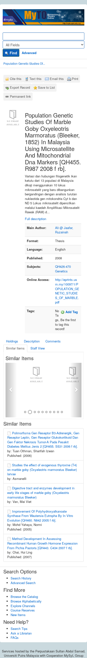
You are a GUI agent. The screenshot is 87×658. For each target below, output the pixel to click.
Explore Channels (23, 605)
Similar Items (15, 348)
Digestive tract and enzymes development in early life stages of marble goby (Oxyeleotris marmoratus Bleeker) (40, 492)
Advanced (29, 52)
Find (13, 52)
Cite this (16, 78)
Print (75, 78)
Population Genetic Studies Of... (24, 63)
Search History (21, 578)
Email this (57, 78)
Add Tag (71, 311)
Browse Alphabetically (26, 601)
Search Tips (19, 628)
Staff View (37, 348)
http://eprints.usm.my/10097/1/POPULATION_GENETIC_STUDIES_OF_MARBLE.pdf (67, 290)
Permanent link (20, 96)
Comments (53, 341)
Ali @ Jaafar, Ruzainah (64, 230)
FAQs (15, 637)
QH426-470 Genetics (63, 268)
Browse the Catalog (24, 596)
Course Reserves (23, 610)
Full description (35, 218)
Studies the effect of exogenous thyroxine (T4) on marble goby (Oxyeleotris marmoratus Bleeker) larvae (42, 469)
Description (32, 341)
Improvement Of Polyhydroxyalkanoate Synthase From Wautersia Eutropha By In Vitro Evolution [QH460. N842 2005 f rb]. (40, 516)
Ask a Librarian (21, 633)
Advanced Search (23, 582)
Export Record (20, 87)
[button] (11, 390)
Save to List (46, 87)
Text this (35, 78)
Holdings (12, 341)
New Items (18, 614)
